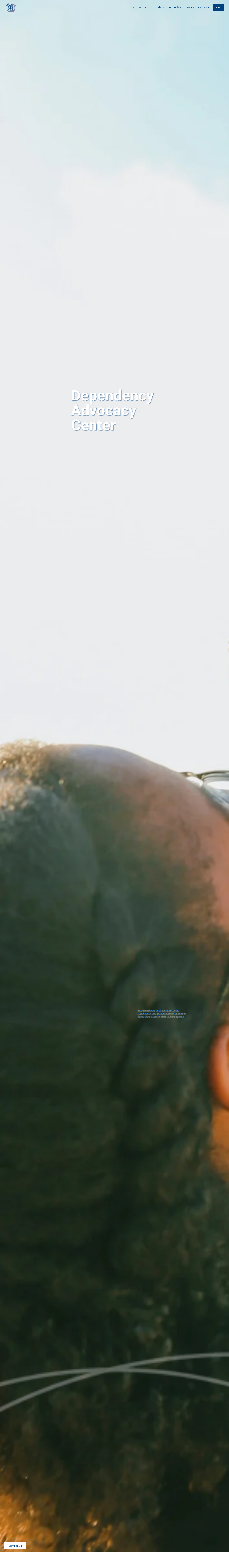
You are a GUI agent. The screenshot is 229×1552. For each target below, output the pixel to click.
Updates (160, 7)
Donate (218, 7)
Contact (190, 7)
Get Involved (175, 7)
